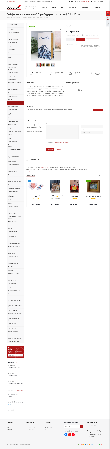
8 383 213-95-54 (93, 426)
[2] (68, 26)
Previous (99, 175)
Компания (10, 422)
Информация (30, 422)
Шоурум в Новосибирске (78, 73)
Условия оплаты (30, 427)
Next (102, 175)
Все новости (19, 362)
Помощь (28, 425)
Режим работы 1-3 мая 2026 (15, 383)
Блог (46, 425)
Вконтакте (65, 434)
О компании (10, 425)
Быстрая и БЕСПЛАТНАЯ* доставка (98, 73)
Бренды (47, 429)
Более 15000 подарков (38, 73)
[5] (72, 26)
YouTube (69, 434)
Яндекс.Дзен (73, 434)
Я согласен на (59, 142)
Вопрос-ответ (48, 427)
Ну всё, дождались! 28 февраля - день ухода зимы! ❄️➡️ (15, 402)
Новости (9, 427)
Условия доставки (31, 429)
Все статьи (20, 390)
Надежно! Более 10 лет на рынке (59, 73)
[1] (66, 26)
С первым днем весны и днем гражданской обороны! (14, 394)
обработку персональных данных (62, 142)
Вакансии (9, 429)
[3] (69, 26)
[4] (70, 26)
